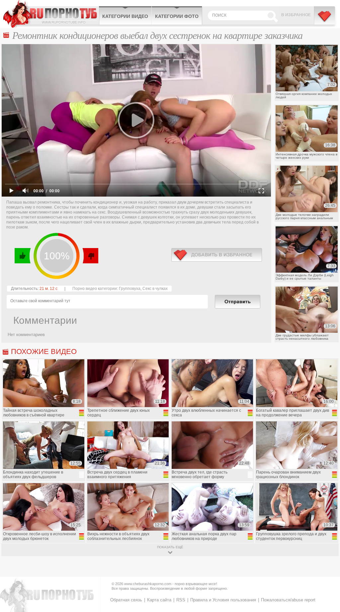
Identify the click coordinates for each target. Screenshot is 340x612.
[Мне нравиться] (23, 255)
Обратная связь (126, 599)
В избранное (296, 15)
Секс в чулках (155, 288)
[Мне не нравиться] (90, 255)
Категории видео (125, 16)
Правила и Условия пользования (223, 599)
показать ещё (170, 547)
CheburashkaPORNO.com (51, 14)
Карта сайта (159, 599)
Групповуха (129, 288)
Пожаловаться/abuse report (288, 599)
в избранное (216, 255)
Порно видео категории (94, 288)
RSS (180, 599)
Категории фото (177, 16)
